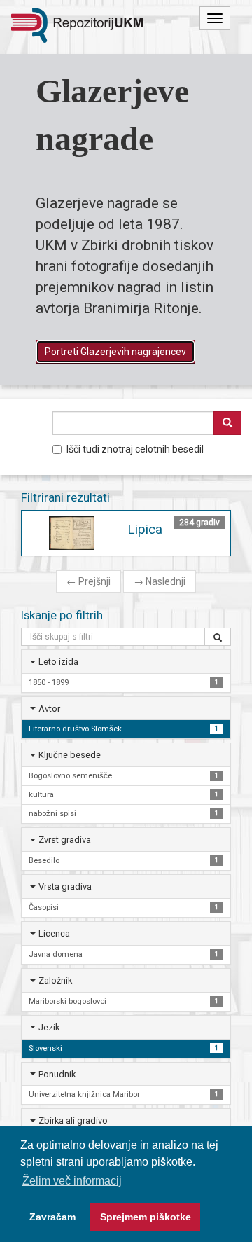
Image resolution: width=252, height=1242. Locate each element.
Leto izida (58, 661)
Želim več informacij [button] (72, 1181)
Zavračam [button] (52, 1216)
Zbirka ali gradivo (73, 1120)
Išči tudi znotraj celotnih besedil (135, 449)
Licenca (54, 933)
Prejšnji (88, 581)
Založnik (55, 980)
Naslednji (160, 581)
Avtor (49, 708)
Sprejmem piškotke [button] (145, 1216)
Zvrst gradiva (64, 839)
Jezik (48, 1027)
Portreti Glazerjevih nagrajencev (115, 351)
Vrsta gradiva (65, 886)
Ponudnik (57, 1074)
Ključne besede (69, 755)
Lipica (144, 529)
